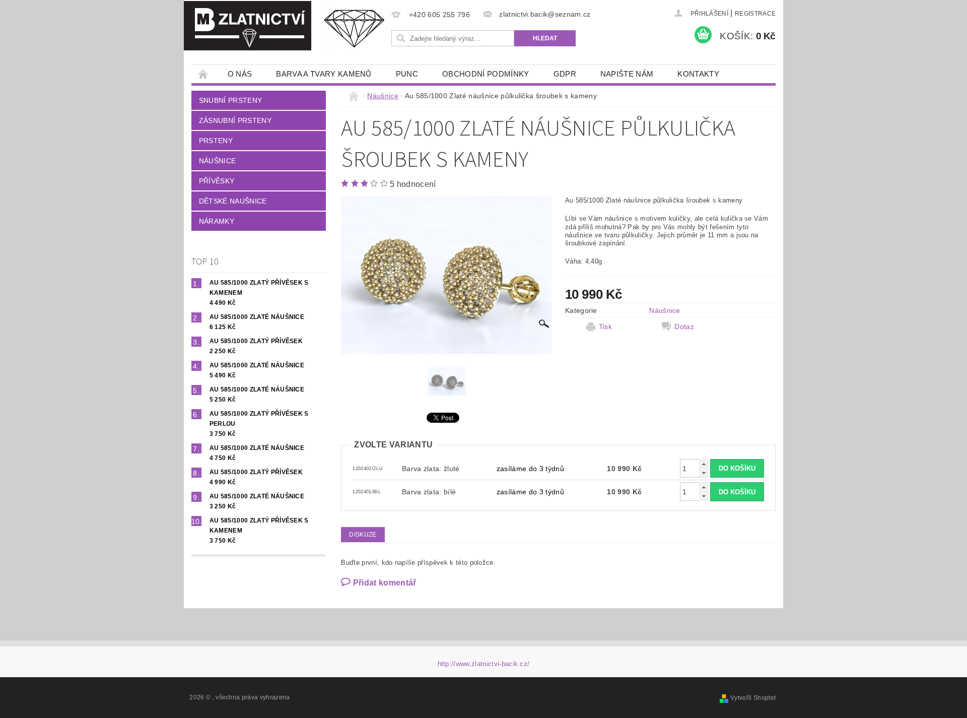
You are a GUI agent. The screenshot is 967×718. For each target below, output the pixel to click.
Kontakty (698, 74)
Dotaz (684, 326)
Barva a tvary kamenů (323, 74)
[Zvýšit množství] (703, 464)
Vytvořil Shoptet (753, 697)
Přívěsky (217, 181)
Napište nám (627, 74)
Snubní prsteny (230, 100)
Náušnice (217, 161)
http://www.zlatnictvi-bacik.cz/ (484, 664)
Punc (407, 74)
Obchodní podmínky (485, 74)
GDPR (565, 74)
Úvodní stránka (203, 74)
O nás (240, 74)
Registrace (755, 13)
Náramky (216, 221)
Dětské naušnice (233, 201)
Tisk (605, 326)
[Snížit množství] (703, 473)
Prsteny (216, 141)
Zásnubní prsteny (235, 120)
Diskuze (362, 534)
